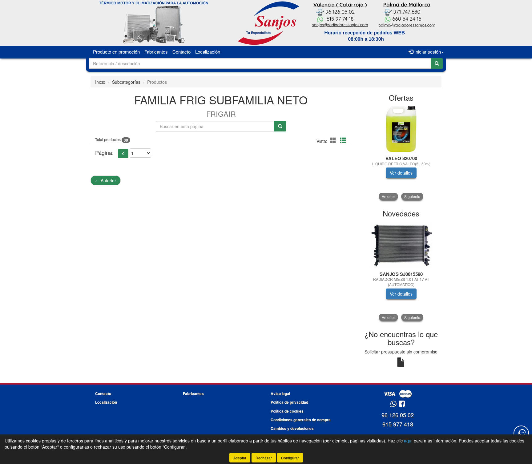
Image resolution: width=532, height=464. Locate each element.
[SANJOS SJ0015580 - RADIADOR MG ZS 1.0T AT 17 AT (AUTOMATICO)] (401, 245)
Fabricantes (156, 51)
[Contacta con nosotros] (521, 433)
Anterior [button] (388, 196)
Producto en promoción (116, 51)
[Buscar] (437, 63)
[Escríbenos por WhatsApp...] (393, 404)
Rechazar (264, 457)
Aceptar (239, 457)
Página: (104, 152)
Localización (207, 51)
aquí (408, 441)
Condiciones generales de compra (301, 419)
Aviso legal (280, 393)
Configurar (290, 457)
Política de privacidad (289, 402)
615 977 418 (397, 424)
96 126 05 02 (397, 415)
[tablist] (401, 153)
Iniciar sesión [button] (427, 51)
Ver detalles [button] (401, 173)
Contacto (181, 51)
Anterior (105, 180)
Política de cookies (287, 411)
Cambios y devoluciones (292, 428)
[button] (334, 140)
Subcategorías (126, 82)
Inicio (100, 82)
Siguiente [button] (412, 196)
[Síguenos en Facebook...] (401, 404)
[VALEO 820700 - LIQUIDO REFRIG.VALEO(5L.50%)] (401, 129)
